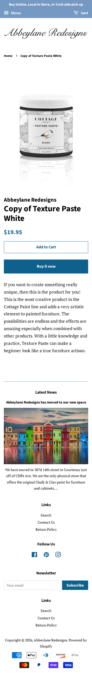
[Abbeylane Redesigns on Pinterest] (46, 555)
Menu (15, 12)
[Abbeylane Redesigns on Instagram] (58, 555)
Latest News (46, 392)
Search (46, 515)
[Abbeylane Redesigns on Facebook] (34, 555)
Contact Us (46, 522)
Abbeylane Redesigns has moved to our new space (46, 402)
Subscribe (75, 585)
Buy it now (46, 266)
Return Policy (46, 529)
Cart (84, 13)
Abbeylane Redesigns (50, 640)
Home (8, 56)
